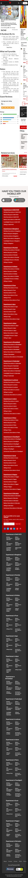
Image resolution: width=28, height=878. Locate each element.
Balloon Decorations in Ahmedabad (12, 352)
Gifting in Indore (8, 411)
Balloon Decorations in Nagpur (11, 484)
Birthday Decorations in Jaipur (11, 325)
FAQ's (20, 861)
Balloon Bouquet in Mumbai (10, 252)
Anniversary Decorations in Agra (12, 319)
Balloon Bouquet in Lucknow (11, 384)
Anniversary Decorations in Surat (12, 470)
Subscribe (17, 524)
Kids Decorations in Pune (10, 292)
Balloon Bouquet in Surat (10, 460)
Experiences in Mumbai (11, 247)
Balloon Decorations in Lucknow (11, 389)
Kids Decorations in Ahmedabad (11, 349)
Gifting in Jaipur (7, 338)
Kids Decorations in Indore (10, 406)
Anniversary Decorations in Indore (12, 413)
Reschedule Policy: (24, 142)
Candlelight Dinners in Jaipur (11, 335)
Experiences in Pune (10, 285)
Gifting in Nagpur (8, 486)
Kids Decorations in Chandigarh (11, 444)
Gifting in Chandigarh (9, 449)
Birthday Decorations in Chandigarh (12, 439)
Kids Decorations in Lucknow (11, 387)
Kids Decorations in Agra (10, 311)
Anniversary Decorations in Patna (12, 432)
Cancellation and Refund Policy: (24, 136)
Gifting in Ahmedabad (9, 354)
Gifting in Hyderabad (9, 375)
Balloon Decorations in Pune (11, 295)
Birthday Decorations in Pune (11, 287)
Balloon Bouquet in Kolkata (10, 271)
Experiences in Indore (10, 399)
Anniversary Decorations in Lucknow (13, 394)
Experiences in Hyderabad (11, 361)
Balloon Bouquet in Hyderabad (11, 365)
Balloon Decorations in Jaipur (11, 333)
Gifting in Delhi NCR (9, 224)
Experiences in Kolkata (10, 266)
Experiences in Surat (10, 455)
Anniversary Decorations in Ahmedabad (13, 356)
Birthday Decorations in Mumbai (12, 250)
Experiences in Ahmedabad (12, 342)
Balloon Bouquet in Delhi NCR (11, 214)
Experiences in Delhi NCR (11, 210)
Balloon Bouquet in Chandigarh (11, 441)
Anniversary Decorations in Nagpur (12, 489)
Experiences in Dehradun (11, 493)
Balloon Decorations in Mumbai (11, 257)
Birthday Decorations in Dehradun (12, 495)
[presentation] (1, 165)
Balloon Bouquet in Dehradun (11, 498)
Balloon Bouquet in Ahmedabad (11, 347)
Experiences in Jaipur (10, 323)
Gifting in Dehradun (8, 505)
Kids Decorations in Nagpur (10, 481)
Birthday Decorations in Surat (11, 458)
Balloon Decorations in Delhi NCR (12, 219)
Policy (24, 861)
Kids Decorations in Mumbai (11, 255)
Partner (15, 861)
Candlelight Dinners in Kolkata (11, 278)
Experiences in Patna (10, 418)
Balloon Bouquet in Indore (10, 403)
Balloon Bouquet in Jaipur (10, 328)
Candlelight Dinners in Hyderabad (12, 373)
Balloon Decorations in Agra (10, 314)
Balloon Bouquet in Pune (10, 290)
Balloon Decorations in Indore (11, 408)
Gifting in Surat (7, 467)
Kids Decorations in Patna (10, 425)
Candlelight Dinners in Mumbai (11, 259)
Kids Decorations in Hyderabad (11, 368)
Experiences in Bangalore (11, 229)
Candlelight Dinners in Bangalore (12, 241)
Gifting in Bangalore (8, 243)
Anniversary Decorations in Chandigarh (13, 451)
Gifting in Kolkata (8, 281)
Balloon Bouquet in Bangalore (11, 233)
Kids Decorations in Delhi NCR (11, 217)
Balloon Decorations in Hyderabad (12, 370)
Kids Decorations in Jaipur (10, 330)
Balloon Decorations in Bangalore (12, 238)
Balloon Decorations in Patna (11, 427)
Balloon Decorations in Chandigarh (12, 446)
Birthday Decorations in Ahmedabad (12, 344)
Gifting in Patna (7, 430)
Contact (10, 861)
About (5, 861)
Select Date (22, 120)
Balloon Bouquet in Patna (10, 422)
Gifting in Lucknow (8, 392)
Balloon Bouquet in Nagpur (10, 479)
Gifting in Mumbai (8, 262)
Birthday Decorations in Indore (11, 401)
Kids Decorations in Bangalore (11, 236)
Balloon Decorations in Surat (11, 465)
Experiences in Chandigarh (12, 437)
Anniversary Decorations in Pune (12, 300)
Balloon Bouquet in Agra (9, 309)
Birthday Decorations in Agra (11, 306)
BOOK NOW (24, 127)
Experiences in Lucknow (11, 380)
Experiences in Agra (9, 304)
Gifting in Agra (7, 316)
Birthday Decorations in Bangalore (12, 231)
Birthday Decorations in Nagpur (11, 476)
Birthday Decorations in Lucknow (12, 382)
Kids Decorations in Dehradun (11, 500)
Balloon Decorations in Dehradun (12, 503)
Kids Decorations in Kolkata (10, 273)
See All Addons (24, 104)
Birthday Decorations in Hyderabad (12, 363)
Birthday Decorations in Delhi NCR (12, 212)
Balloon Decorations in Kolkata (11, 276)
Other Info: (22, 147)
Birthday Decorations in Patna (11, 420)
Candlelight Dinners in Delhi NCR (12, 222)
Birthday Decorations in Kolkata (11, 269)
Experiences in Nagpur (10, 474)
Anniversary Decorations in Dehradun (13, 508)
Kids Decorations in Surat (10, 462)
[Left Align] (2, 107)
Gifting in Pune (7, 297)
